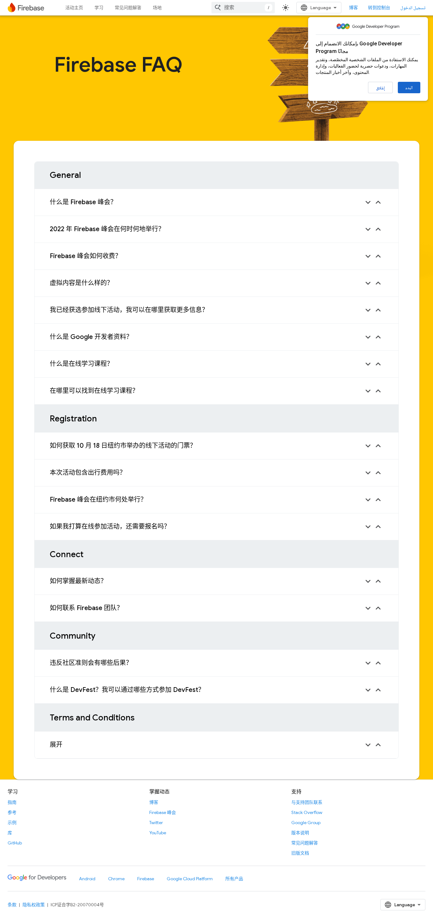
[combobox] (243, 7)
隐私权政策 (34, 904)
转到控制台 (379, 7)
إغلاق (380, 88)
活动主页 (74, 7)
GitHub (15, 843)
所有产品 (234, 879)
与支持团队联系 (306, 802)
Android (87, 879)
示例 (12, 822)
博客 (353, 7)
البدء (409, 87)
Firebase (145, 879)
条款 (12, 904)
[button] (216, 202)
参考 (12, 812)
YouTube (157, 833)
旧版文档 (300, 853)
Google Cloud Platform (190, 879)
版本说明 (300, 833)
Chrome (116, 879)
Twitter (156, 822)
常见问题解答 (128, 7)
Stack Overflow (306, 812)
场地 (157, 7)
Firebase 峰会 (162, 812)
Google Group (305, 822)
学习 (98, 7)
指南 (12, 802)
